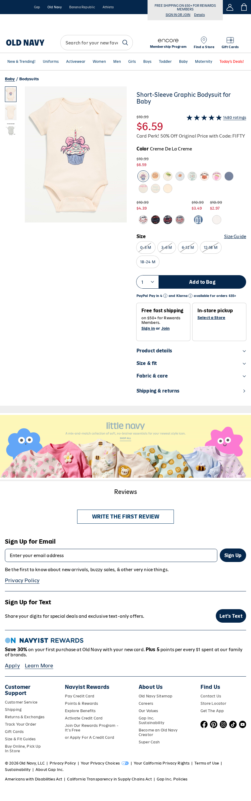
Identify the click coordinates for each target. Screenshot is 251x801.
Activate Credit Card (84, 718)
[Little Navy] (125, 446)
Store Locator (213, 703)
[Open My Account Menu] (230, 7)
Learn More (39, 665)
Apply (12, 665)
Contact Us (210, 696)
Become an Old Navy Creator (158, 732)
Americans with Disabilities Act (33, 779)
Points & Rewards (81, 703)
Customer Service (21, 702)
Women (99, 61)
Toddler (165, 61)
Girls (132, 61)
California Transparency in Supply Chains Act (109, 779)
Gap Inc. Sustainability (151, 720)
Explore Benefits (80, 710)
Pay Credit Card (80, 696)
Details (199, 15)
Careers (146, 703)
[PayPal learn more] (165, 295)
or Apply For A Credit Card (89, 737)
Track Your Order (20, 724)
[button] (66, 246)
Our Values (148, 710)
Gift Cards (14, 731)
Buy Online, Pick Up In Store (23, 748)
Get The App (212, 710)
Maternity (203, 61)
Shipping (13, 709)
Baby (183, 61)
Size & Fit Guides (20, 739)
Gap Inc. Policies (172, 779)
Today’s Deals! (231, 61)
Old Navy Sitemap (155, 696)
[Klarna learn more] (190, 295)
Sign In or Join (178, 15)
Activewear (75, 61)
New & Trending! (21, 61)
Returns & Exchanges (24, 717)
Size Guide (235, 236)
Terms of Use (206, 763)
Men (117, 61)
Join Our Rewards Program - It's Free (91, 727)
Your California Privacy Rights (161, 763)
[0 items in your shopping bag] (244, 7)
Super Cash (149, 742)
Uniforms (51, 61)
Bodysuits (29, 79)
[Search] (125, 42)
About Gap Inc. (50, 769)
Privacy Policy (22, 580)
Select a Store (211, 317)
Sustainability (18, 769)
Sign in (148, 328)
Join (165, 328)
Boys (147, 61)
